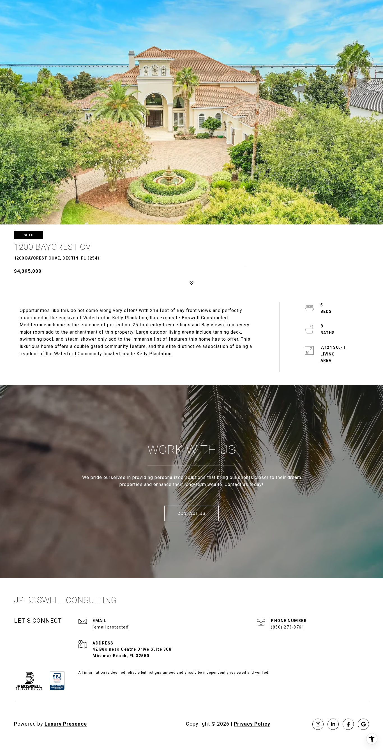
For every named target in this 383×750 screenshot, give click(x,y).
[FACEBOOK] (348, 724)
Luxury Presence (66, 724)
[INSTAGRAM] (318, 724)
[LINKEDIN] (333, 724)
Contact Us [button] (191, 513)
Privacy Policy (252, 724)
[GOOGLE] (363, 724)
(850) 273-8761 (287, 627)
